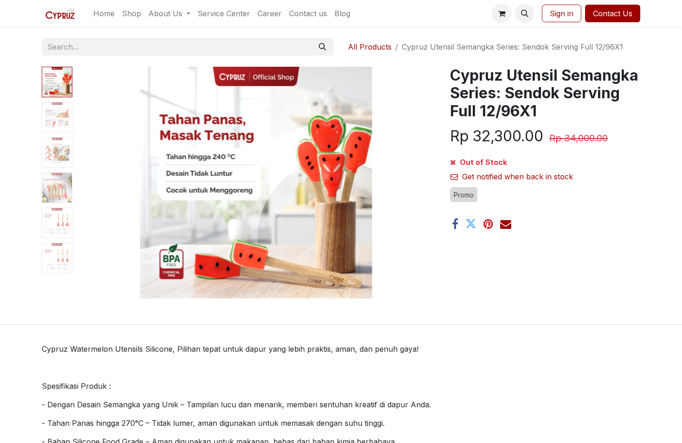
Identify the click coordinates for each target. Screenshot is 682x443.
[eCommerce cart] (501, 13)
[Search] (322, 47)
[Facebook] (455, 223)
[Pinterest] (488, 223)
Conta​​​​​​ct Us (612, 13)
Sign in (561, 13)
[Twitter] (470, 223)
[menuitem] (104, 13)
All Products (370, 46)
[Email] (505, 223)
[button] (524, 13)
